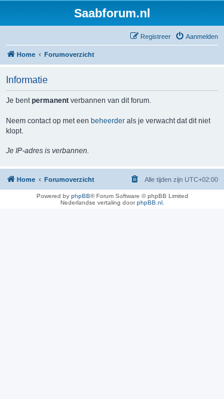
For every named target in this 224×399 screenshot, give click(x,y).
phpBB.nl (149, 202)
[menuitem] (196, 36)
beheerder (108, 121)
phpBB (80, 196)
